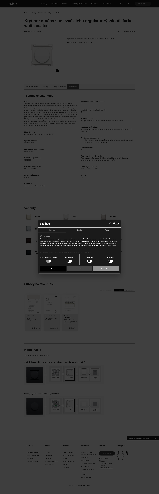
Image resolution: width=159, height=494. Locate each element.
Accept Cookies (106, 269)
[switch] (69, 261)
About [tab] (107, 230)
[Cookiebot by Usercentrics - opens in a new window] (111, 224)
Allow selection (80, 269)
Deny (53, 269)
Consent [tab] (52, 230)
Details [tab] (79, 230)
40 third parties (54, 252)
